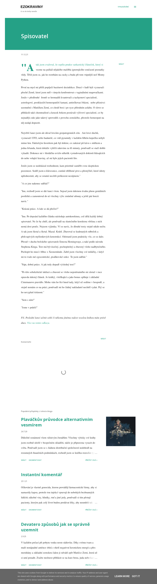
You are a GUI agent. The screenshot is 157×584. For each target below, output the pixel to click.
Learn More (122, 576)
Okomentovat (35, 460)
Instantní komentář (41, 474)
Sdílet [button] (121, 64)
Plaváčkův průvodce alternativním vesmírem (57, 422)
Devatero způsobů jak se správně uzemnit (55, 527)
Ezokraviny (32, 7)
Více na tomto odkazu (38, 322)
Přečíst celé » (91, 460)
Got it (136, 576)
